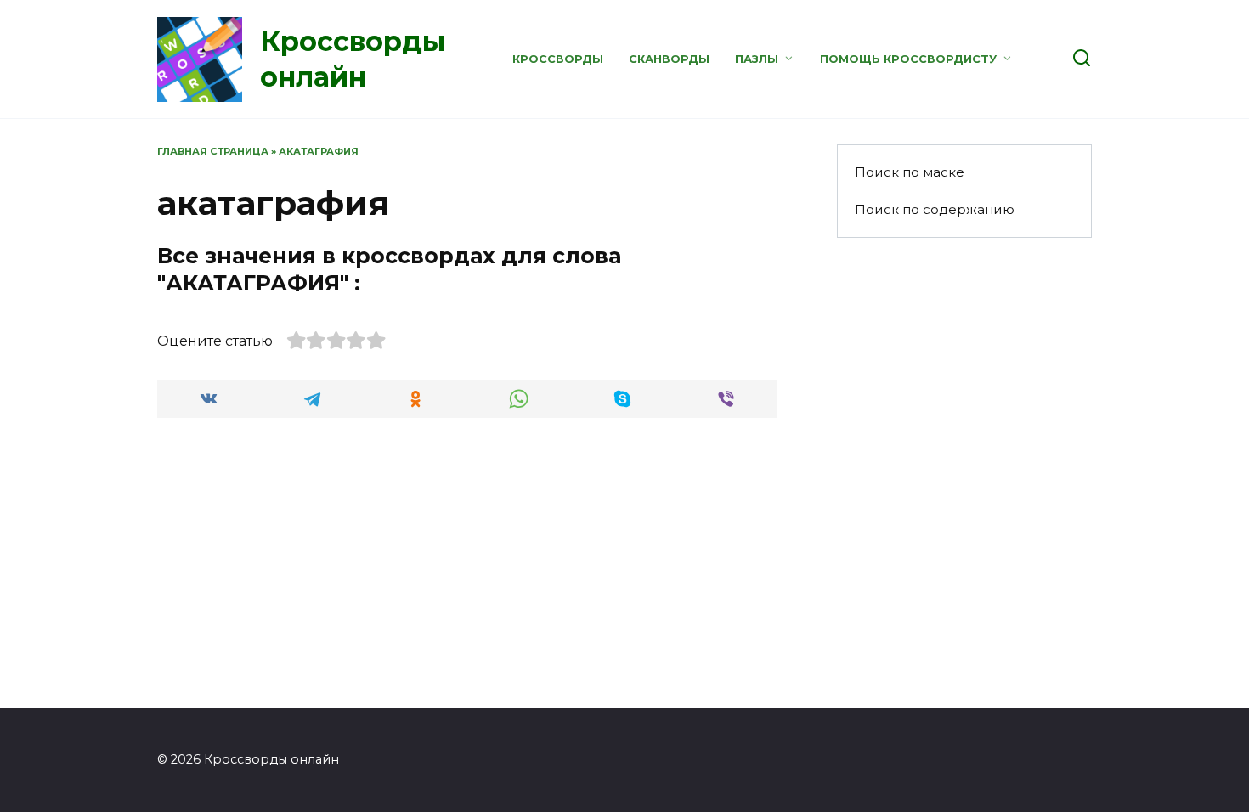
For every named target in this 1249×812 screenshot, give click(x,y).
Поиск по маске (909, 172)
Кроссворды (557, 59)
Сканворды (669, 59)
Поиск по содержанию (934, 209)
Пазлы (756, 59)
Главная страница (212, 151)
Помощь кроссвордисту (908, 59)
